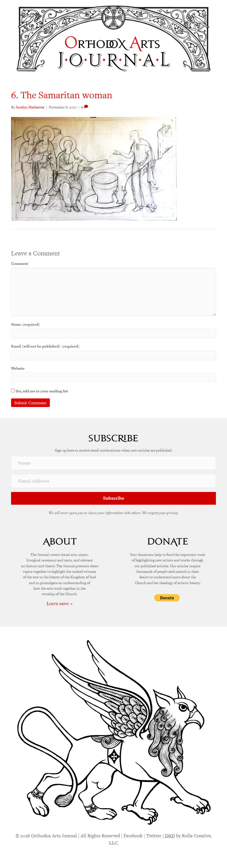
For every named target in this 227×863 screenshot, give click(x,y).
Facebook (133, 835)
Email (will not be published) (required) (45, 346)
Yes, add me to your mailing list (41, 391)
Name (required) (25, 324)
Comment (19, 263)
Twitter (153, 835)
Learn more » (60, 603)
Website (18, 368)
